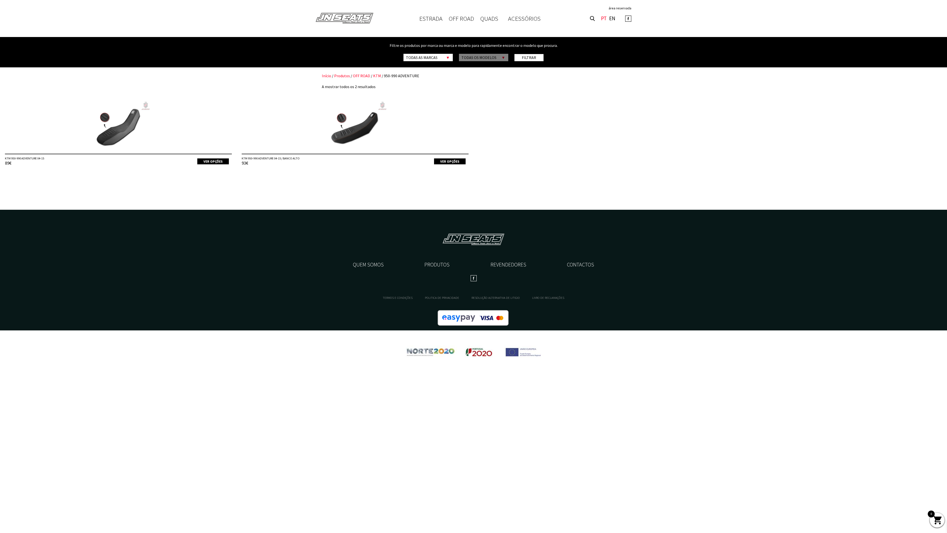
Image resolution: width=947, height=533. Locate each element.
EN (612, 19)
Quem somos (368, 264)
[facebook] (628, 19)
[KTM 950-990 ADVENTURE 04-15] (118, 127)
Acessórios (524, 18)
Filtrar (529, 57)
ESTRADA (430, 18)
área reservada (620, 8)
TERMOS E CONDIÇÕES (398, 298)
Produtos (342, 75)
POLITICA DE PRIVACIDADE (442, 298)
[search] (592, 18)
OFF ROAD (461, 18)
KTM (377, 75)
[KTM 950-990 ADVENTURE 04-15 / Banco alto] (355, 127)
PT (604, 19)
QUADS (489, 18)
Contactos (580, 264)
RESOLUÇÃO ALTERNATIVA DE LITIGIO (496, 298)
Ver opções (213, 161)
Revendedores (508, 264)
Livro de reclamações (548, 298)
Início (326, 75)
